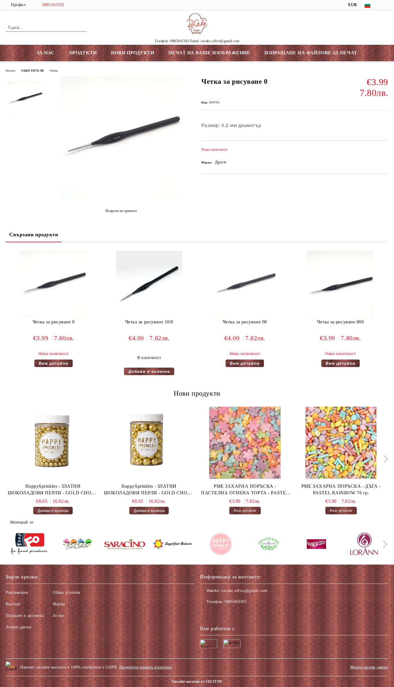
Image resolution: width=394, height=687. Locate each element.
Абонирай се (21, 522)
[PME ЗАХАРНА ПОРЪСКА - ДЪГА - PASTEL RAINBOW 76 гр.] (341, 442)
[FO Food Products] (29, 545)
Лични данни (18, 627)
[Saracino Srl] (124, 545)
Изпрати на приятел (121, 211)
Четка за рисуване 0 (54, 321)
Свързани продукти (33, 234)
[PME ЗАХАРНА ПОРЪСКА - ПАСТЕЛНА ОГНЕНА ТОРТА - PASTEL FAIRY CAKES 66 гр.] (245, 442)
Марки (59, 604)
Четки (54, 70)
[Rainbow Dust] (316, 545)
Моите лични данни (369, 667)
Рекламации (17, 592)
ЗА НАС (46, 52)
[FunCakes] (77, 545)
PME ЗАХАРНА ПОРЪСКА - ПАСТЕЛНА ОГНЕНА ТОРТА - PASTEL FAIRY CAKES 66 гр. (245, 490)
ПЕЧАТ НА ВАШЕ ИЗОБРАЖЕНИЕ (209, 52)
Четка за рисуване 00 (245, 321)
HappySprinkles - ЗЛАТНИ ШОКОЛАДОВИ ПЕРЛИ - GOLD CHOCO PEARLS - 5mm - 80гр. (53, 490)
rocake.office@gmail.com (244, 591)
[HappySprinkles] (220, 545)
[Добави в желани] (384, 151)
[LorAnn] (364, 545)
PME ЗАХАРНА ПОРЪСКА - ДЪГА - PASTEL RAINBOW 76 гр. (341, 489)
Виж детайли (53, 363)
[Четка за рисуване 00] (245, 284)
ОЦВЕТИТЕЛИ (32, 70)
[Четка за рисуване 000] (340, 284)
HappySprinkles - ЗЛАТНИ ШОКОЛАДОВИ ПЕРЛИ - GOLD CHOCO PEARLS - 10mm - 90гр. (149, 490)
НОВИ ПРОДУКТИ (132, 52)
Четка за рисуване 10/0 (149, 321)
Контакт (13, 604)
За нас (58, 615)
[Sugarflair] (172, 545)
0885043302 (53, 5)
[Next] (384, 459)
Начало (10, 70)
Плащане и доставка (25, 615)
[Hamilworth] (268, 545)
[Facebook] (385, 5)
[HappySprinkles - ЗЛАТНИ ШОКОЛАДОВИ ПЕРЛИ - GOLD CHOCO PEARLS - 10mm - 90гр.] (149, 442)
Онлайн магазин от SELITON (197, 681)
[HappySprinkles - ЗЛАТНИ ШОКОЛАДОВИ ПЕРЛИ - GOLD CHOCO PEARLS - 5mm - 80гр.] (53, 442)
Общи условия (66, 592)
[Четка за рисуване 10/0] (149, 284)
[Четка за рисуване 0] (121, 196)
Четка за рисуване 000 (340, 321)
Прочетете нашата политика (145, 667)
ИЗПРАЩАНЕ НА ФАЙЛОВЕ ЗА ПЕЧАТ (310, 52)
